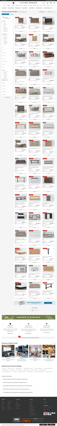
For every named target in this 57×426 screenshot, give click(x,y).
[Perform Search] (13, 3)
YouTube (50, 407)
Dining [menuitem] (21, 5)
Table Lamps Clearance (30, 371)
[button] (24, 44)
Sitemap (8, 409)
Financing (9, 404)
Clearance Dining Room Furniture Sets (28, 368)
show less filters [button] (7, 97)
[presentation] (43, 12)
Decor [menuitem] (40, 5)
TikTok (52, 407)
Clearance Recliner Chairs (11, 368)
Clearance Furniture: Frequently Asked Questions (8, 360)
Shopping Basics (8, 358)
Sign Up (26, 420)
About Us (17, 401)
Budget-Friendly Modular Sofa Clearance (39, 371)
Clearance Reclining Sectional (22, 371)
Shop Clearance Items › (46, 332)
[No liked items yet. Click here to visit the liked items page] (50, 3)
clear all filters (12, 14)
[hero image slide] (28, 317)
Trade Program (31, 405)
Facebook (46, 407)
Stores (54, 0)
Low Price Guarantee (18, 405)
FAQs (2, 405)
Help (46, 0)
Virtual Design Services (32, 413)
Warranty (9, 405)
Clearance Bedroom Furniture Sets (38, 368)
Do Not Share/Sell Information (33, 414)
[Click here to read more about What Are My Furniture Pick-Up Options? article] (35, 351)
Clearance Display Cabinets (49, 371)
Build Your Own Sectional (32, 410)
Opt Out (43, 424)
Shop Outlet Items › (10, 333)
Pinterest (44, 407)
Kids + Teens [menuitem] (30, 5)
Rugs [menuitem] (37, 5)
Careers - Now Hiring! (18, 404)
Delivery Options (50, 0)
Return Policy (9, 406)
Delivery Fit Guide (9, 401)
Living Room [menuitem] (8, 5)
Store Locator (45, 401)
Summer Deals (4, 368)
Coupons (31, 404)
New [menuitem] (5, 5)
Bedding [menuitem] (44, 5)
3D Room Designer (32, 409)
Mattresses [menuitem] (17, 5)
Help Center (3, 401)
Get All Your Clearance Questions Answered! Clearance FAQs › (30, 337)
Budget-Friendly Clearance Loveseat (48, 368)
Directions (3, 404)
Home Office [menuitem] (25, 5)
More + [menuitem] (52, 5)
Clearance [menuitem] (48, 5)
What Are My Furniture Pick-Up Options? (35, 360)
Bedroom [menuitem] (13, 5)
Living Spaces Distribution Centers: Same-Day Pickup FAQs (48, 360)
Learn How (22, 28)
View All (54, 343)
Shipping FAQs (3, 406)
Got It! (51, 424)
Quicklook (21, 31)
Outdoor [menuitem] (34, 5)
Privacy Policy (22, 425)
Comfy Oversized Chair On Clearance (6, 371)
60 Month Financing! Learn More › (6, 0)
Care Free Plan (31, 401)
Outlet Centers (17, 406)
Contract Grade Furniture (32, 406)
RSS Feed (54, 407)
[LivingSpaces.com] (28, 3)
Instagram (48, 407)
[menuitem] (54, 3)
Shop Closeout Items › (28, 333)
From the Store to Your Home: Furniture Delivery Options (22, 360)
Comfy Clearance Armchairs (18, 368)
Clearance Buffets (15, 371)
